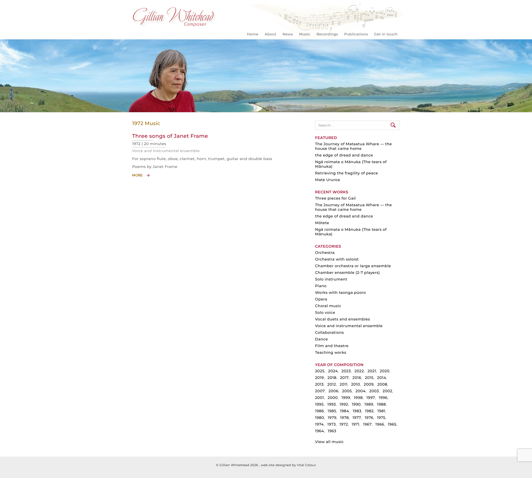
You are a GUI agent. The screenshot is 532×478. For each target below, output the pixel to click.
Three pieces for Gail (335, 198)
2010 (355, 384)
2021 (371, 371)
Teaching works (330, 352)
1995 (319, 404)
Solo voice (325, 312)
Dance (321, 339)
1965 (392, 424)
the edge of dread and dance (344, 155)
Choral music (328, 306)
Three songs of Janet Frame (170, 136)
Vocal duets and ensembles (342, 319)
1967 (367, 424)
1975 (381, 417)
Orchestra (325, 252)
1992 (344, 404)
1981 (381, 411)
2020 (385, 371)
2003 (374, 391)
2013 (319, 384)
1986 (319, 411)
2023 (346, 371)
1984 (344, 411)
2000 (333, 397)
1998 (358, 397)
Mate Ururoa (327, 180)
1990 (356, 404)
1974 (319, 424)
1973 (331, 424)
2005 (347, 391)
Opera (321, 299)
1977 (356, 417)
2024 (333, 371)
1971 (355, 424)
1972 (343, 424)
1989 (368, 404)
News (288, 34)
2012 (331, 384)
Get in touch (386, 34)
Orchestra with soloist (337, 259)
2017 (344, 377)
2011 (343, 384)
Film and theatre (332, 346)
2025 (319, 371)
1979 (332, 417)
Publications (356, 34)
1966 (379, 424)
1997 (370, 397)
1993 (331, 404)
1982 (369, 411)
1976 (369, 417)
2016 (356, 377)
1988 (381, 404)
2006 (334, 391)
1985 (332, 411)
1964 (319, 431)
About (270, 34)
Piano (320, 286)
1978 (344, 417)
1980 (319, 417)
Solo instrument (331, 279)
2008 (382, 384)
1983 (357, 411)
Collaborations (329, 332)
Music (304, 34)
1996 (383, 397)
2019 (319, 377)
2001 (319, 397)
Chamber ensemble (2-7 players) (347, 272)
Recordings (327, 34)
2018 (332, 377)
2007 (320, 391)
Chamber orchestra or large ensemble (353, 266)
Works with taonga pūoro (340, 292)
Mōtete (322, 223)
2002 (387, 391)
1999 (345, 397)
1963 (332, 431)
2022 (359, 371)
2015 (369, 377)
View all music (329, 442)
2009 (369, 384)
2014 (381, 377)
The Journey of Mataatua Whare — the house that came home (353, 146)
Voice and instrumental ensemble (166, 151)
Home (252, 34)
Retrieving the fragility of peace (346, 173)
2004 (360, 391)
